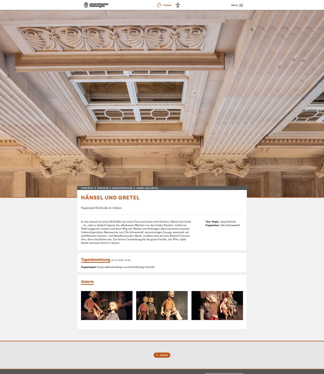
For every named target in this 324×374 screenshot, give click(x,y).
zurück (164, 355)
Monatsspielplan (122, 188)
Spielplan (102, 188)
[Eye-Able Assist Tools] (178, 5)
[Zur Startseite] (96, 5)
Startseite (87, 188)
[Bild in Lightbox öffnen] (107, 305)
